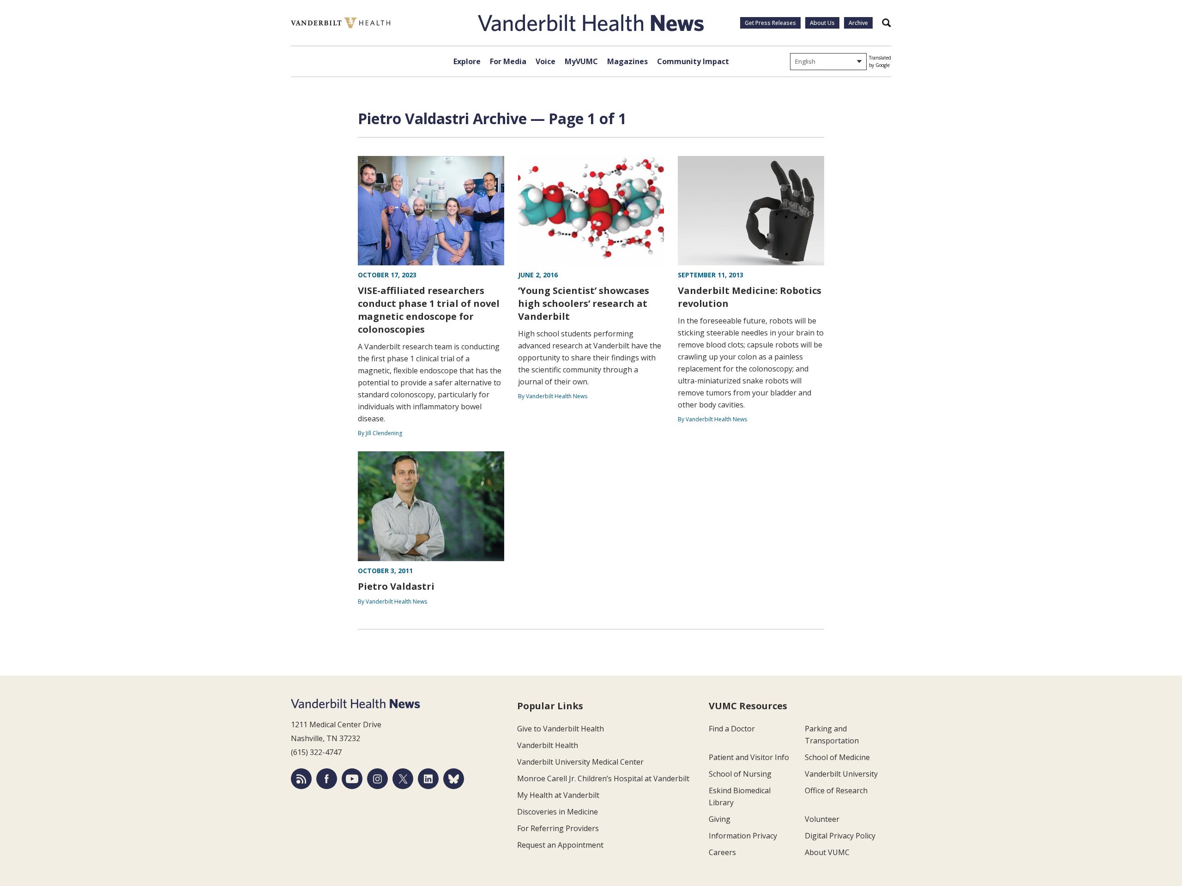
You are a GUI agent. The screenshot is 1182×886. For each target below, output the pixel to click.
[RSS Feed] (301, 778)
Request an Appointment (560, 845)
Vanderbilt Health (547, 745)
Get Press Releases (770, 23)
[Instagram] (377, 778)
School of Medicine (837, 757)
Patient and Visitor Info (749, 757)
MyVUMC (581, 61)
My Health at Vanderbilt (558, 795)
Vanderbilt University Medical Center (580, 762)
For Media (508, 61)
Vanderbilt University (841, 774)
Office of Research (836, 790)
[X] (402, 778)
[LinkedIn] (428, 778)
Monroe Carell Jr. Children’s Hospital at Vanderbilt (603, 778)
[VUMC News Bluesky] (453, 778)
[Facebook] (326, 778)
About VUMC (827, 852)
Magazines (627, 61)
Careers (722, 852)
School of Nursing (740, 774)
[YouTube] (352, 778)
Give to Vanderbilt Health (560, 729)
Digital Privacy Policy (840, 836)
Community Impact (693, 61)
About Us (822, 23)
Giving (719, 819)
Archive (858, 23)
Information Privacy (743, 836)
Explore (467, 61)
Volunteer (822, 819)
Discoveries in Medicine (557, 812)
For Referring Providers (558, 828)
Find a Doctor (732, 729)
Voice (545, 61)
